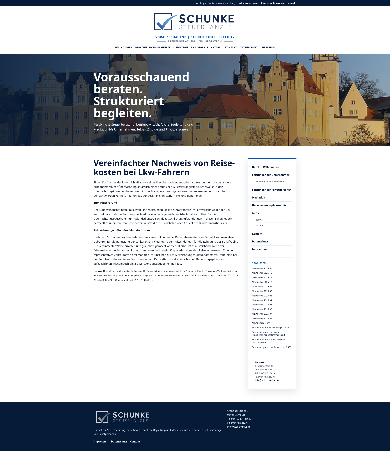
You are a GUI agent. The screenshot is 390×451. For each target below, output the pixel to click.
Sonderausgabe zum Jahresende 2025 (271, 346)
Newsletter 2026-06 (262, 309)
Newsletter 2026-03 (262, 295)
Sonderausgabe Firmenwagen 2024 (270, 327)
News (259, 219)
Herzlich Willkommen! (266, 167)
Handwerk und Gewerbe (270, 181)
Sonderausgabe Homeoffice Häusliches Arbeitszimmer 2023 (268, 333)
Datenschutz (249, 47)
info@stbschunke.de (272, 3)
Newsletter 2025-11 (262, 277)
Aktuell (216, 47)
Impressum (268, 47)
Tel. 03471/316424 (248, 3)
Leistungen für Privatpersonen (271, 190)
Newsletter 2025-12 (262, 281)
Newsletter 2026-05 (262, 304)
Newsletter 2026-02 (262, 291)
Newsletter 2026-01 (262, 286)
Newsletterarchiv (260, 322)
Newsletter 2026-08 (262, 318)
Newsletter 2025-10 (262, 272)
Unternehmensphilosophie (269, 205)
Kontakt (291, 3)
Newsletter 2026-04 (262, 300)
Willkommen (123, 47)
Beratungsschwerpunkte (153, 47)
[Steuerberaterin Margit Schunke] (195, 21)
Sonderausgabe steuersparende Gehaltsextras (268, 341)
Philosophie (199, 47)
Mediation (180, 47)
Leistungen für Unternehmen (271, 175)
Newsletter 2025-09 (262, 268)
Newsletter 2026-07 (262, 313)
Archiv (259, 225)
